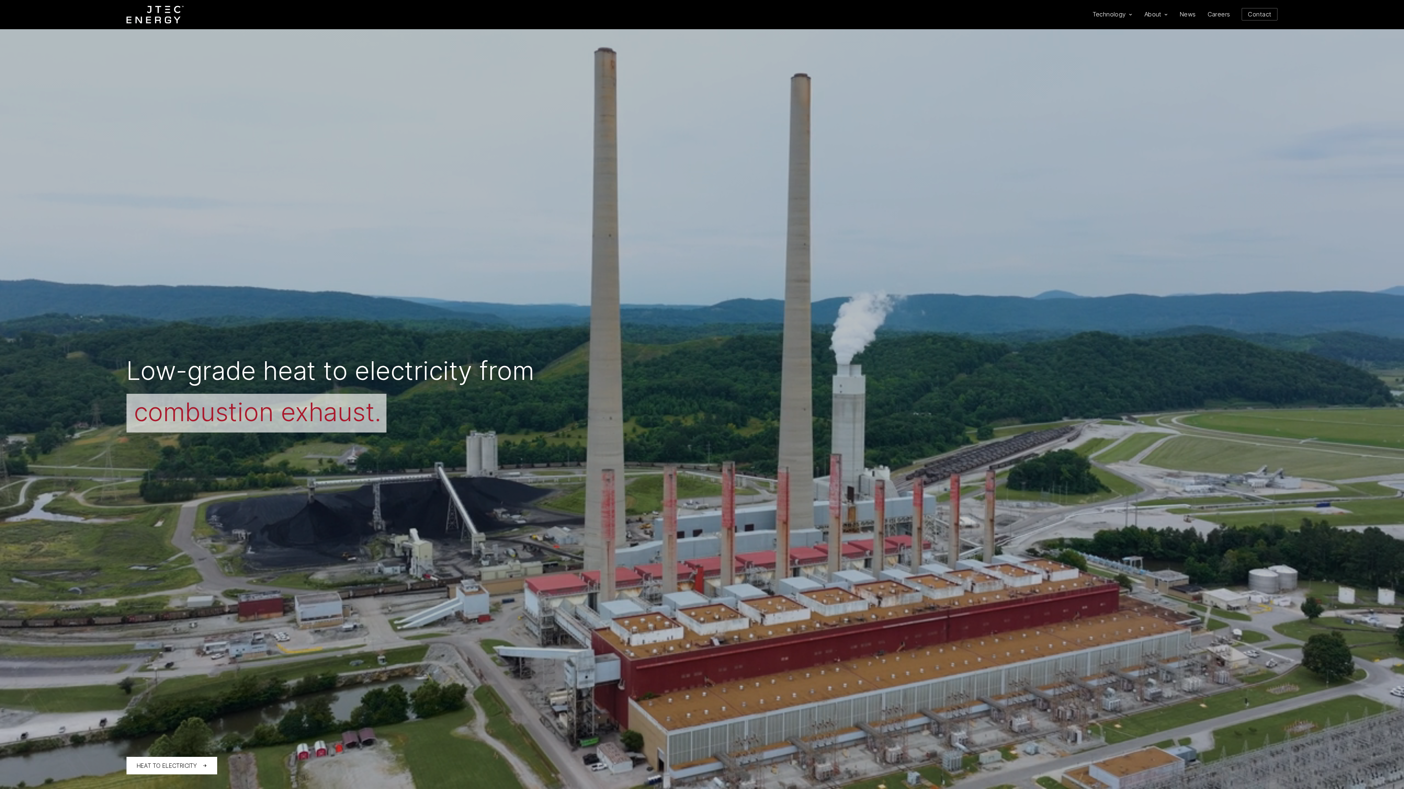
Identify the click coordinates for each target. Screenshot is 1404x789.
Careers (1219, 14)
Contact (1259, 14)
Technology (1109, 14)
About (1153, 14)
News (1188, 14)
